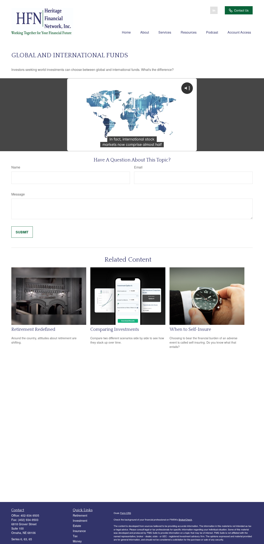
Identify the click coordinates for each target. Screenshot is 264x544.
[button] (126, 32)
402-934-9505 (30, 515)
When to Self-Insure (190, 329)
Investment (80, 520)
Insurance (79, 531)
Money (77, 541)
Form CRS (125, 513)
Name (15, 167)
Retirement (80, 515)
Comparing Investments (114, 329)
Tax (75, 536)
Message (18, 194)
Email (138, 167)
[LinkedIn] (214, 10)
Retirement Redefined (33, 329)
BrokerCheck (185, 519)
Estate (77, 526)
